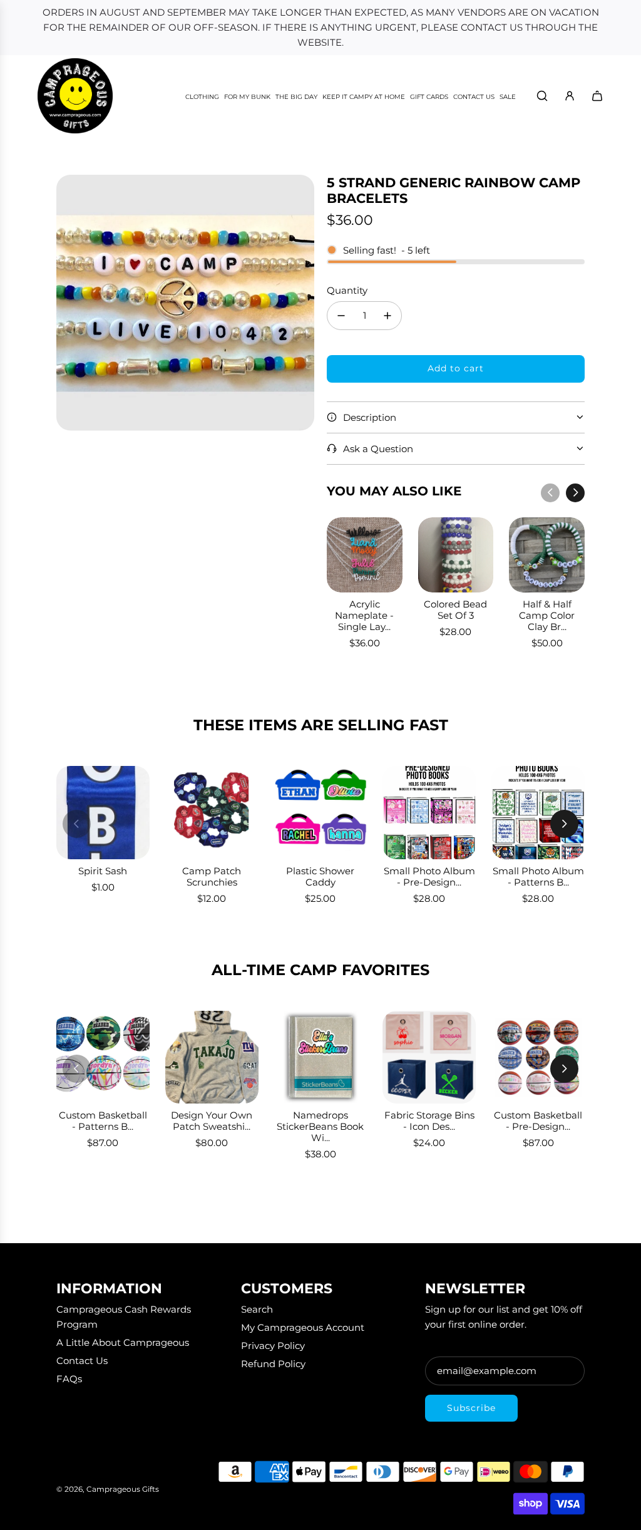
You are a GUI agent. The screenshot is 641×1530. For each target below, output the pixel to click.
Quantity (347, 290)
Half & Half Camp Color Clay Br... (547, 615)
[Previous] (550, 492)
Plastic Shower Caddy (320, 876)
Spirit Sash (102, 871)
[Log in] (569, 96)
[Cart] (597, 96)
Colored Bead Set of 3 (455, 609)
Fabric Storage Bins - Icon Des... (429, 1120)
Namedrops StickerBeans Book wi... (320, 1126)
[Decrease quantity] (341, 315)
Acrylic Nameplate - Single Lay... (364, 615)
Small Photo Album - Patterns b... (538, 876)
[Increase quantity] (387, 315)
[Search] (542, 96)
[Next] (575, 492)
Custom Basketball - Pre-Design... (538, 1120)
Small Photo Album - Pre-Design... (429, 876)
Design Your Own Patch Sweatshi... (211, 1120)
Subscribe (471, 1408)
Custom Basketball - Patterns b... (103, 1120)
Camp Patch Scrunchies (211, 876)
